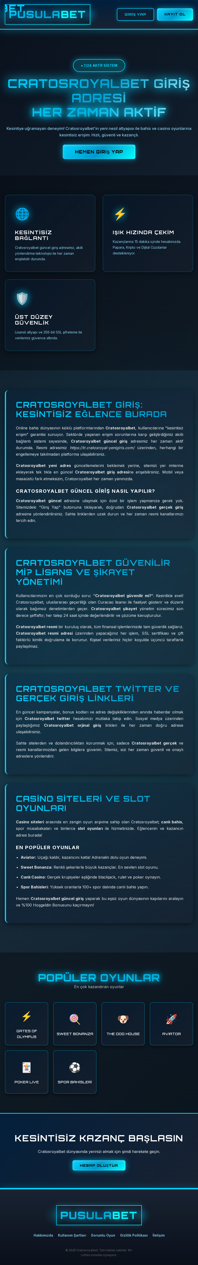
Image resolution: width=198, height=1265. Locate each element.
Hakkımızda (43, 1235)
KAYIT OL (175, 14)
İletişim (159, 1235)
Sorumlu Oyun (103, 1235)
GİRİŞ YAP (135, 14)
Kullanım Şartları (72, 1235)
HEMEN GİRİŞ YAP (99, 151)
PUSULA (47, 14)
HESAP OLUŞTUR (99, 1165)
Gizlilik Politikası (134, 1235)
